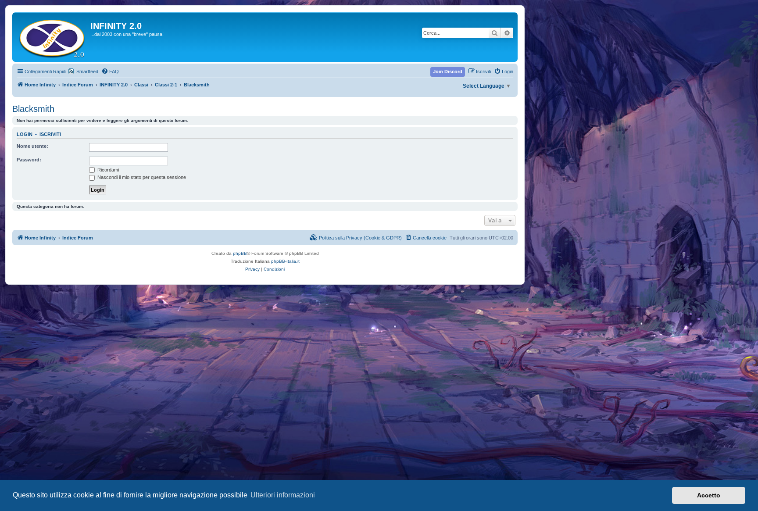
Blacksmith (33, 109)
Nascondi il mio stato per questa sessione (141, 177)
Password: (29, 159)
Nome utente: (32, 146)
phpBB (240, 253)
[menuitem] (110, 71)
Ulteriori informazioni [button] (282, 495)
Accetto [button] (708, 495)
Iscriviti (50, 134)
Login (24, 134)
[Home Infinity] (52, 37)
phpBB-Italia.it (285, 261)
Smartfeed (87, 71)
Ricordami (107, 169)
